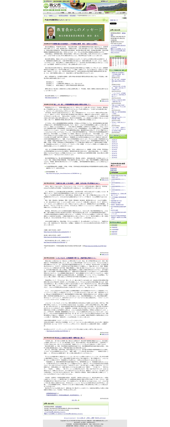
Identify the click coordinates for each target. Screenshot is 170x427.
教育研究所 (114, 234)
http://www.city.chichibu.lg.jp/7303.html (54, 242)
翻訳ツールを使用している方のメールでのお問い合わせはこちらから (63, 413)
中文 (51, 10)
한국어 (57, 10)
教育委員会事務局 (63, 15)
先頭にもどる (105, 101)
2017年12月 (115, 144)
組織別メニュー (109, 12)
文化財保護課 (114, 229)
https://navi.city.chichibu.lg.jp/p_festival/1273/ (56, 232)
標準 (71, 1)
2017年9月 (114, 149)
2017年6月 (114, 155)
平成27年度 (113, 170)
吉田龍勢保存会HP (51, 393)
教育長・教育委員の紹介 (117, 204)
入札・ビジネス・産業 (85, 12)
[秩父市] (55, 6)
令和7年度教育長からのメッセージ (118, 183)
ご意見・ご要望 (90, 418)
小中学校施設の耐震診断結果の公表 (118, 197)
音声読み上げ (104, 1)
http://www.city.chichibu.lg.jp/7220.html (57, 331)
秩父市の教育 (114, 210)
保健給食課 (114, 231)
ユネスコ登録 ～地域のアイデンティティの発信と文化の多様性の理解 (119, 129)
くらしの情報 (60, 12)
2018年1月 (114, 142)
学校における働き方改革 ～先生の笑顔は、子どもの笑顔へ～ (119, 107)
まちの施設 (98, 12)
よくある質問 (121, 12)
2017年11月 (115, 146)
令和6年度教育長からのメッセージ (118, 187)
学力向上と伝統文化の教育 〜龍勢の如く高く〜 (70, 338)
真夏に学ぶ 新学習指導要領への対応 (119, 112)
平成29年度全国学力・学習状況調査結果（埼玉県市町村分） (63, 395)
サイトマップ (113, 1)
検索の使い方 (114, 20)
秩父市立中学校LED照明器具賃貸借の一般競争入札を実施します (118, 217)
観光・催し (71, 12)
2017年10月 (115, 147)
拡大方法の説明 (58, 1)
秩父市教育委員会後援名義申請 (118, 207)
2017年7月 (114, 153)
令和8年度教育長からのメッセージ (118, 180)
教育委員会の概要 (115, 202)
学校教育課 (114, 227)
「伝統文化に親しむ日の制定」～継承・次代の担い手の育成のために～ (77, 183)
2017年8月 (114, 151)
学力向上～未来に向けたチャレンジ (119, 123)
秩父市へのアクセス (100, 418)
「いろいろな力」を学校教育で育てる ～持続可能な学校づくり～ (75, 258)
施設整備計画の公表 (116, 200)
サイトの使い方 (121, 1)
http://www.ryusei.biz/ (51, 97)
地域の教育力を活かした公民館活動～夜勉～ (119, 117)
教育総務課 (73, 15)
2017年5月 (114, 157)
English (46, 10)
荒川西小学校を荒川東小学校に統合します (118, 176)
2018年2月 (114, 140)
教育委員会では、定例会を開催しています (118, 194)
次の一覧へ (75, 400)
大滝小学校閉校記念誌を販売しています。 (118, 213)
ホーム (49, 12)
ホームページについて (70, 418)
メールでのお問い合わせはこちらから (54, 412)
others (63, 10)
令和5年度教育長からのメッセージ (118, 190)
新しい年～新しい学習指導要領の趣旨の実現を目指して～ (72, 104)
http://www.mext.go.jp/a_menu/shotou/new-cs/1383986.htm (62, 173)
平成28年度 (113, 168)
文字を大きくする (48, 1)
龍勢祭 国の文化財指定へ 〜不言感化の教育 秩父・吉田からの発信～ (75, 44)
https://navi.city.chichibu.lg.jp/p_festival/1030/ (56, 237)
